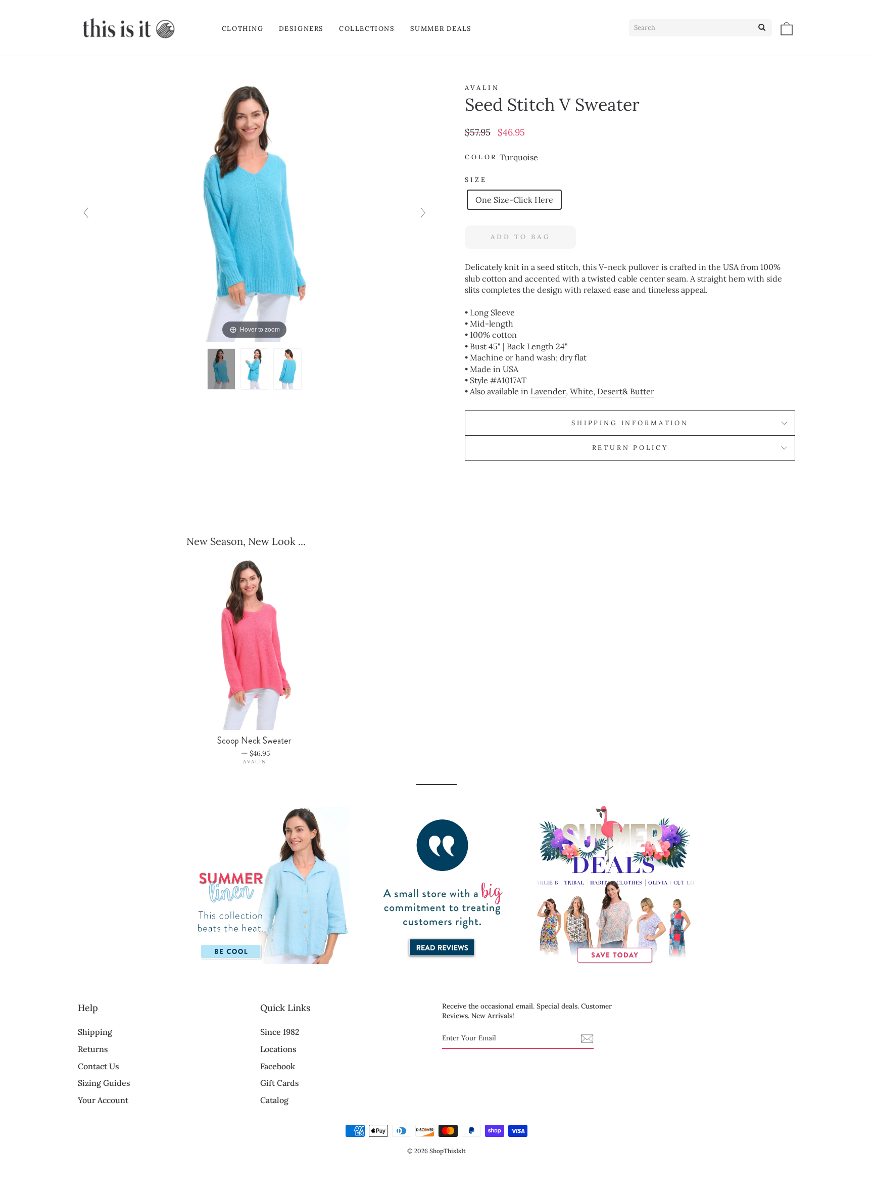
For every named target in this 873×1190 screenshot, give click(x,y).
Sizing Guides (104, 1083)
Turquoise (519, 157)
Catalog (274, 1100)
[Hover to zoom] (254, 212)
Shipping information (630, 423)
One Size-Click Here (514, 200)
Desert (609, 391)
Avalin (482, 87)
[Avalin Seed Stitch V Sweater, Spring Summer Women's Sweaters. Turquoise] (221, 369)
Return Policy (630, 447)
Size (476, 179)
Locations (278, 1049)
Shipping (95, 1032)
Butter (642, 391)
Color (481, 157)
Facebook (277, 1066)
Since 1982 (280, 1032)
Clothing (243, 28)
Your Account (103, 1100)
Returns (93, 1049)
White (581, 391)
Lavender (548, 391)
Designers (301, 28)
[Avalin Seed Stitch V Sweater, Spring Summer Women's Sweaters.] (254, 369)
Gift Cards (279, 1083)
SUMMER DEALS (441, 28)
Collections (367, 28)
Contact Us (98, 1066)
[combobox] (700, 27)
